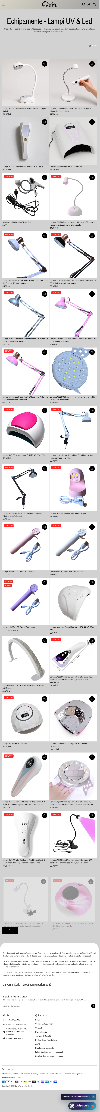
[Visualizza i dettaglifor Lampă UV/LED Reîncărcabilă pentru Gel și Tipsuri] (25, 141)
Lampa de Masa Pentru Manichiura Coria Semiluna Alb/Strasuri (22, 686)
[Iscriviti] (93, 1006)
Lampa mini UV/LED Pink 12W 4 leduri (17, 571)
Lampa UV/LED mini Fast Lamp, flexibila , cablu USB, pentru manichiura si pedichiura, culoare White (23, 861)
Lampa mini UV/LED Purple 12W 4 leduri (18, 627)
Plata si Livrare (41, 1032)
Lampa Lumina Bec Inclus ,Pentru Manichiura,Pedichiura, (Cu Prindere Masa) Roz (73, 340)
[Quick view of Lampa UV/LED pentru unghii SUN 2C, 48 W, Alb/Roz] (44, 410)
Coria (17, 1086)
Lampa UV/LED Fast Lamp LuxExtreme (66, 167)
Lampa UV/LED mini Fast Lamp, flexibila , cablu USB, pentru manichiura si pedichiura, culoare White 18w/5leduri (71, 679)
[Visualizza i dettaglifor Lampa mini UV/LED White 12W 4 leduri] (73, 546)
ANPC (37, 1044)
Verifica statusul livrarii (44, 1024)
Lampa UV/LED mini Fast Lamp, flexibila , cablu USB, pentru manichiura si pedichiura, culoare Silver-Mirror (71, 803)
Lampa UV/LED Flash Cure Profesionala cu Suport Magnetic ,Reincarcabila (70, 109)
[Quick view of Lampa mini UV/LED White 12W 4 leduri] (92, 527)
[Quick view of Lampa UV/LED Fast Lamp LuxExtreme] (92, 122)
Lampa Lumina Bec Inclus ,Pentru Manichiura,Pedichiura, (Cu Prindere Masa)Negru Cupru (73, 281)
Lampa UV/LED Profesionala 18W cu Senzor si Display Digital (24, 109)
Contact (38, 1028)
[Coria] (49, 4)
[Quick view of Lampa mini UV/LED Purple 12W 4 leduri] (44, 582)
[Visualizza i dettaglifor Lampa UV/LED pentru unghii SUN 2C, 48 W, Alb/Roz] (25, 429)
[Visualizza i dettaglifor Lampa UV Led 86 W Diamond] (25, 718)
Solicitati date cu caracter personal (49, 1056)
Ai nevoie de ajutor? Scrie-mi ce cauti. (76, 1096)
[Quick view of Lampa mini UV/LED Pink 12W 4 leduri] (44, 527)
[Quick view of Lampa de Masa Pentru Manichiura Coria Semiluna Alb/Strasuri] (44, 640)
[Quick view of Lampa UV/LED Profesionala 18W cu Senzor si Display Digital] (44, 64)
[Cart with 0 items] (94, 4)
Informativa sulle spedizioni (74, 1074)
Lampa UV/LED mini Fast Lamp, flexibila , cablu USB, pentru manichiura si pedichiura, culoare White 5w (23, 803)
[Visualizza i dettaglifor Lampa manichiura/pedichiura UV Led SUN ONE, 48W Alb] (73, 601)
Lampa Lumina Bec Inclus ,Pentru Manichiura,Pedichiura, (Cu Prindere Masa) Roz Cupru (25, 398)
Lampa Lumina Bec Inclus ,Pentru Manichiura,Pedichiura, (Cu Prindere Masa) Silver (25, 340)
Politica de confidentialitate (46, 1040)
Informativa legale (8, 1077)
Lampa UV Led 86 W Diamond (14, 743)
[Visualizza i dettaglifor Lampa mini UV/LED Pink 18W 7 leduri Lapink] (73, 487)
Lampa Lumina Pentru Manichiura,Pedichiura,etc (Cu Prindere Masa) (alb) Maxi (71, 456)
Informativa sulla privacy (29, 1074)
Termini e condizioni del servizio (51, 1074)
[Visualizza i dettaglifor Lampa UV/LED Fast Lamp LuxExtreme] (73, 141)
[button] (94, 4)
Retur (37, 1020)
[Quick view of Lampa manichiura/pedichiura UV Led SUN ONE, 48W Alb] (92, 582)
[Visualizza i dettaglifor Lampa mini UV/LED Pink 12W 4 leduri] (25, 546)
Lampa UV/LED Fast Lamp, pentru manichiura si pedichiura (69, 744)
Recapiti (20, 1077)
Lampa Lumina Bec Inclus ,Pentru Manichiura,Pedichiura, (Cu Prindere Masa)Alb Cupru (25, 281)
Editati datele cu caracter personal (49, 1052)
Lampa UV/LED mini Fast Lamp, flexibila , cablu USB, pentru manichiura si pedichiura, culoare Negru (71, 861)
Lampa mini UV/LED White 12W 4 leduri (66, 571)
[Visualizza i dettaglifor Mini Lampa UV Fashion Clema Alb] (25, 196)
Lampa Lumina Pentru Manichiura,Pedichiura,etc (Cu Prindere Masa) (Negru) (23, 514)
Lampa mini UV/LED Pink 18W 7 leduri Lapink (68, 513)
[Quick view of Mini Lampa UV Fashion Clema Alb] (44, 177)
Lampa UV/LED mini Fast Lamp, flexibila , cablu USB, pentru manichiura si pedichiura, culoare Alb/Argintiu (23, 919)
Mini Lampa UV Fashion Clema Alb (16, 222)
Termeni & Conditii (43, 1036)
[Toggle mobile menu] (21, 4)
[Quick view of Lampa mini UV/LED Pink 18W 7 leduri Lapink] (92, 468)
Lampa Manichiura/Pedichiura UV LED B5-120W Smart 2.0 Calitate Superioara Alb (72, 919)
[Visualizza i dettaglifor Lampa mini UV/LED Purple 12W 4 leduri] (25, 601)
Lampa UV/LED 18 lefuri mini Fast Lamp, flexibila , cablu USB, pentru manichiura (72, 398)
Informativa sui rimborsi (10, 1074)
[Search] (83, 4)
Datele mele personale (44, 1048)
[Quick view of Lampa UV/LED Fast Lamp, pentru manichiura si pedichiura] (92, 699)
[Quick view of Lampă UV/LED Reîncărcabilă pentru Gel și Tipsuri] (44, 122)
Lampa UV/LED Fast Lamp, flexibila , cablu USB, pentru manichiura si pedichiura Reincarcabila (72, 223)
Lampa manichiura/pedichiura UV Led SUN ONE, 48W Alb (72, 628)
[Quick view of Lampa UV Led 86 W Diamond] (44, 699)
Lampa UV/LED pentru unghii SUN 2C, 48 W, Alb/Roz (24, 455)
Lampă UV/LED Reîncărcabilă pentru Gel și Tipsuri (22, 167)
